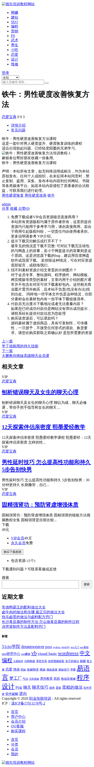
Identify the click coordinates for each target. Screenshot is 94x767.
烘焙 (57, 678)
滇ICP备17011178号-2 (28, 703)
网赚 (14, 12)
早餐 (73, 669)
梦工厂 (15, 678)
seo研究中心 (11, 654)
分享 (5, 208)
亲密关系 (41, 661)
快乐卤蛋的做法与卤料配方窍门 (27, 617)
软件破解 (11, 694)
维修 (14, 64)
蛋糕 (58, 687)
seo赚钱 (25, 654)
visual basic (47, 653)
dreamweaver (32, 646)
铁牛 (51, 195)
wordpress (68, 653)
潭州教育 (46, 678)
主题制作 (18, 661)
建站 (14, 17)
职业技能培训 (40, 698)
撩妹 (43, 669)
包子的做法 (72, 661)
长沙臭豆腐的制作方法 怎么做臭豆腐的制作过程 (40, 622)
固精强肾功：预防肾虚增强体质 (40, 505)
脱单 (52, 687)
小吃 (14, 50)
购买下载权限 (12, 552)
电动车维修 (68, 678)
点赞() (24, 208)
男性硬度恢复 (13, 195)
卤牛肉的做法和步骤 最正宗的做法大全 (33, 612)
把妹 (23, 669)
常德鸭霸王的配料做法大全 (24, 607)
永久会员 (18, 543)
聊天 (27, 687)
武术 (14, 40)
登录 (5, 73)
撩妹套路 (52, 669)
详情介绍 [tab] (18, 125)
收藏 (13, 208)
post (48, 647)
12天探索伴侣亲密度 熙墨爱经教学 (43, 427)
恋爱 (14, 55)
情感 (16, 669)
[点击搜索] (47, 83)
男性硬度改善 (36, 195)
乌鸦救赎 (29, 661)
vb (34, 653)
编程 (14, 26)
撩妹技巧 (63, 669)
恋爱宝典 (9, 117)
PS (13, 36)
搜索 (5, 578)
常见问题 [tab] (18, 130)
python (56, 647)
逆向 (23, 693)
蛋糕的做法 (72, 687)
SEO (14, 22)
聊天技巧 (40, 687)
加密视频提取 (56, 661)
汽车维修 (34, 679)
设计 (14, 59)
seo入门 (75, 647)
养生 (14, 45)
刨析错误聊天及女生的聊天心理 (40, 392)
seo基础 (84, 647)
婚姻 (83, 661)
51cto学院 (11, 646)
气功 (25, 678)
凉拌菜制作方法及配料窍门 (24, 626)
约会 (19, 687)
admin (6, 204)
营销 (14, 31)
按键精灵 (33, 669)
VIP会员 (17, 538)
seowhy (65, 647)
